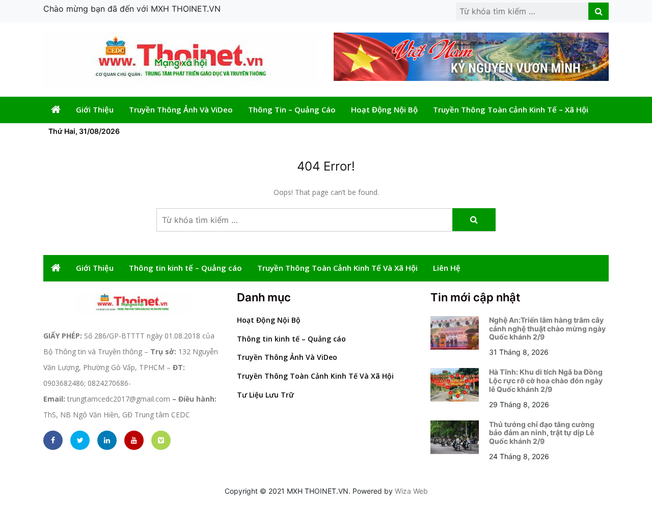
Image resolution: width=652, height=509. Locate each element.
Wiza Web (411, 491)
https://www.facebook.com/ (53, 440)
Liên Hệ (446, 268)
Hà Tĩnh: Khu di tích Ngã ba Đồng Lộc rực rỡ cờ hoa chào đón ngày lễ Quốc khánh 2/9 (546, 380)
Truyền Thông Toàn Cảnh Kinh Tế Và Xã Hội (337, 268)
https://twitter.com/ (80, 440)
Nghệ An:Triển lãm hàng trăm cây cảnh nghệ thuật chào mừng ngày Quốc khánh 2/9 (547, 329)
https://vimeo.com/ (161, 440)
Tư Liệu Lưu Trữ (265, 395)
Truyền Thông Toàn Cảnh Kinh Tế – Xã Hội (510, 109)
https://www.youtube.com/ (134, 440)
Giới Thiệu (95, 109)
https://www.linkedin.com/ (107, 440)
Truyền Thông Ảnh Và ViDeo (181, 109)
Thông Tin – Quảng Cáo (292, 109)
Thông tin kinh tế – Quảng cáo (185, 268)
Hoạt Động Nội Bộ (384, 109)
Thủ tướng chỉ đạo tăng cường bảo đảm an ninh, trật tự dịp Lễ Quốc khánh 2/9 (541, 433)
